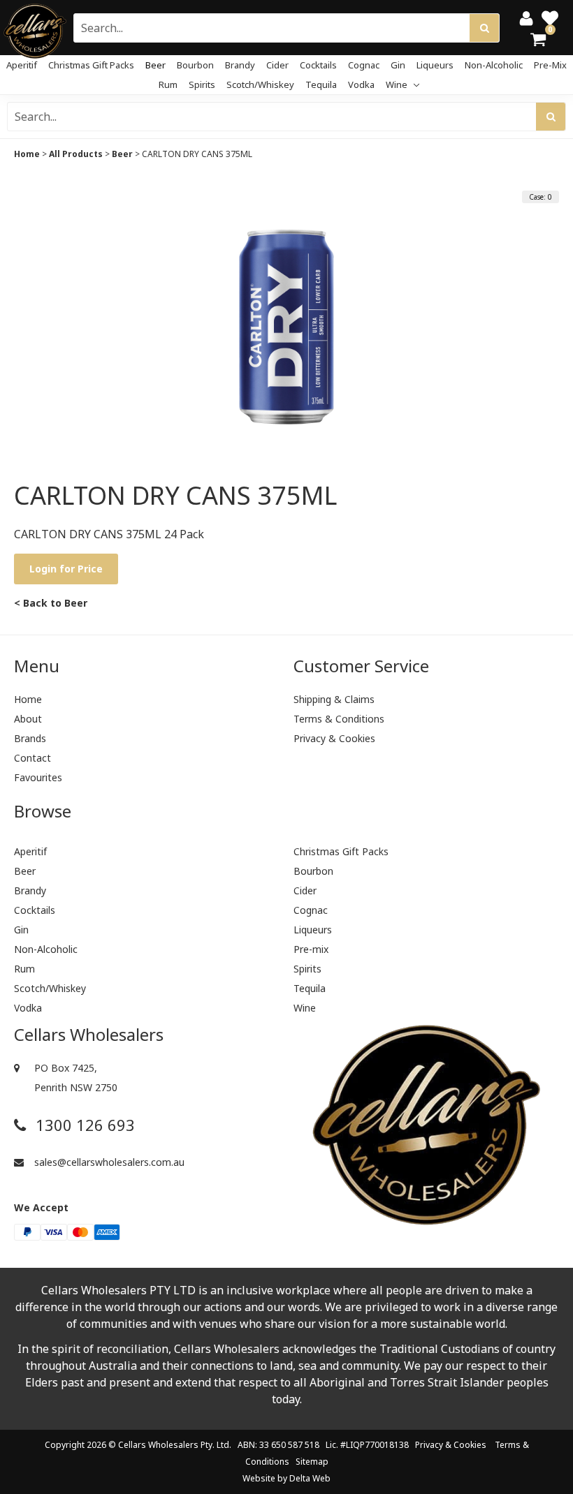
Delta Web (310, 1478)
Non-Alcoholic (494, 65)
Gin (398, 65)
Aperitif (21, 65)
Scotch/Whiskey (260, 84)
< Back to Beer (50, 602)
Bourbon (195, 65)
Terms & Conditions (338, 718)
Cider (277, 65)
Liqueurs (435, 65)
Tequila (321, 84)
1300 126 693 (83, 1125)
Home (27, 154)
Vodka (361, 84)
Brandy (240, 65)
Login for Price (66, 568)
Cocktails (318, 65)
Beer (155, 65)
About (28, 718)
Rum (168, 84)
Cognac (363, 65)
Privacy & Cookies (334, 738)
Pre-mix (550, 65)
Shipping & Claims (334, 699)
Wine (397, 84)
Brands (30, 738)
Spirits (202, 84)
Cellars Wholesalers (158, 1445)
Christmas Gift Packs (91, 65)
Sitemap (312, 1461)
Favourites (38, 777)
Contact (32, 757)
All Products (76, 154)
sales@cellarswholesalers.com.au (107, 1162)
